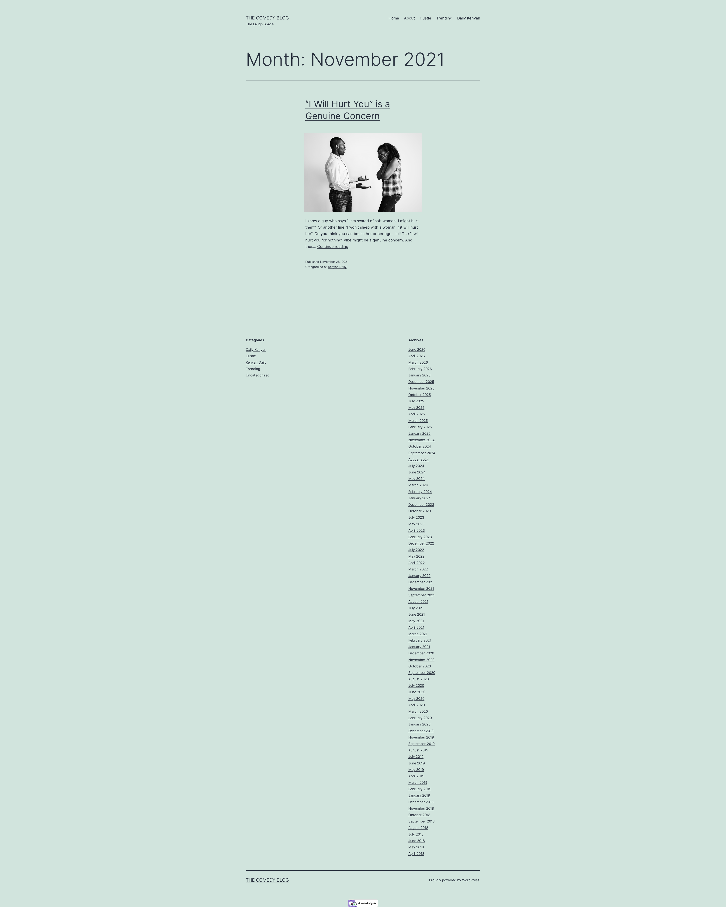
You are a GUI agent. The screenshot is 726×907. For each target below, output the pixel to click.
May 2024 (416, 479)
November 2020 (421, 660)
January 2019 (419, 795)
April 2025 (416, 414)
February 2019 (419, 789)
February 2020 (420, 718)
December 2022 (421, 543)
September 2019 (421, 744)
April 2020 (416, 705)
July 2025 (416, 401)
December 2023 (421, 505)
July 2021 (416, 608)
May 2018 (416, 847)
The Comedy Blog (267, 18)
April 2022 (416, 563)
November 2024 (421, 440)
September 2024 (421, 453)
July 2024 (416, 466)
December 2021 (421, 582)
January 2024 (419, 498)
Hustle (425, 18)
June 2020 (416, 692)
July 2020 (416, 685)
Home (394, 18)
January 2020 (419, 724)
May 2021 (416, 621)
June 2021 (416, 614)
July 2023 (416, 517)
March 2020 (418, 711)
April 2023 (416, 530)
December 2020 (421, 653)
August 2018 (418, 828)
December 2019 (421, 731)
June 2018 (416, 841)
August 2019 (418, 750)
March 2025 (418, 421)
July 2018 (416, 834)
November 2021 (421, 588)
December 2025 (421, 382)
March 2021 (417, 634)
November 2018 (421, 808)
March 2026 (418, 362)
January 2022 (419, 576)
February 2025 (420, 427)
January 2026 (419, 375)
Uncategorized (257, 375)
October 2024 (419, 446)
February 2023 (420, 537)
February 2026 (420, 369)
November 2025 (421, 388)
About (409, 18)
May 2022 (416, 556)
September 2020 (421, 673)
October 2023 (419, 511)
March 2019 (417, 782)
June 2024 (417, 472)
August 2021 (418, 602)
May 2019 (416, 770)
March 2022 (418, 569)
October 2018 (419, 815)
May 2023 (416, 524)
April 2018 (416, 854)
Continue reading (332, 246)
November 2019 (421, 737)
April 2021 (416, 627)
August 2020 (418, 679)
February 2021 (419, 640)
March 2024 (418, 485)
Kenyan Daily (337, 267)
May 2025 (416, 408)
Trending (444, 18)
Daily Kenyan (468, 18)
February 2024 (420, 492)
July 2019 (416, 757)
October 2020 (419, 666)
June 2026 (416, 349)
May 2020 (416, 699)
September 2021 (421, 595)
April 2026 (416, 356)
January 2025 (419, 433)
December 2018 (421, 802)
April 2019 (416, 776)
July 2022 (416, 550)
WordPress (470, 880)
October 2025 (419, 395)
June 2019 (416, 763)
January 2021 (419, 647)
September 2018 (421, 821)
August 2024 (418, 459)
